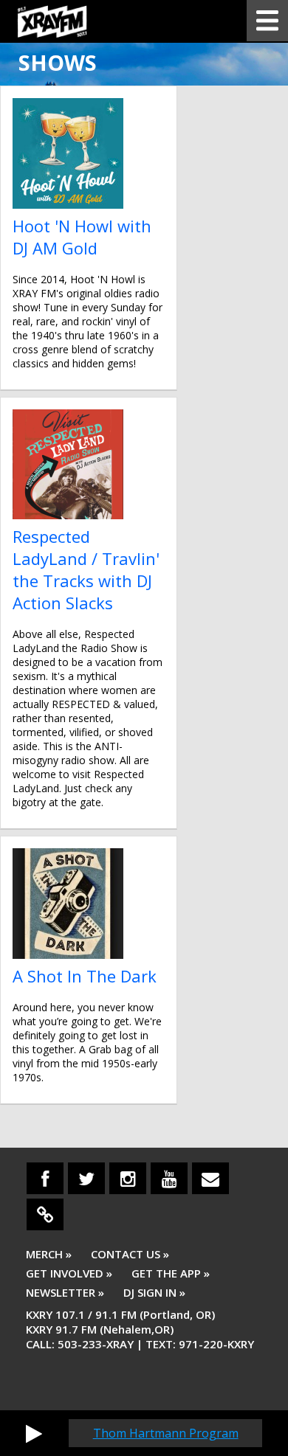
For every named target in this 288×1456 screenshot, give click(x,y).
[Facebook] (45, 1178)
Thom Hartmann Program (166, 1433)
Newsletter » (65, 1292)
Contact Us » (130, 1254)
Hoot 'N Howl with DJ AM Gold (82, 237)
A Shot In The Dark (85, 976)
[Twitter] (86, 1178)
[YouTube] (169, 1178)
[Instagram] (127, 1178)
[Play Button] (34, 1433)
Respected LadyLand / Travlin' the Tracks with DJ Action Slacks (86, 569)
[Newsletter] (210, 1178)
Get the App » (170, 1273)
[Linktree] (45, 1214)
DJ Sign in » (154, 1292)
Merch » (49, 1254)
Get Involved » (69, 1273)
